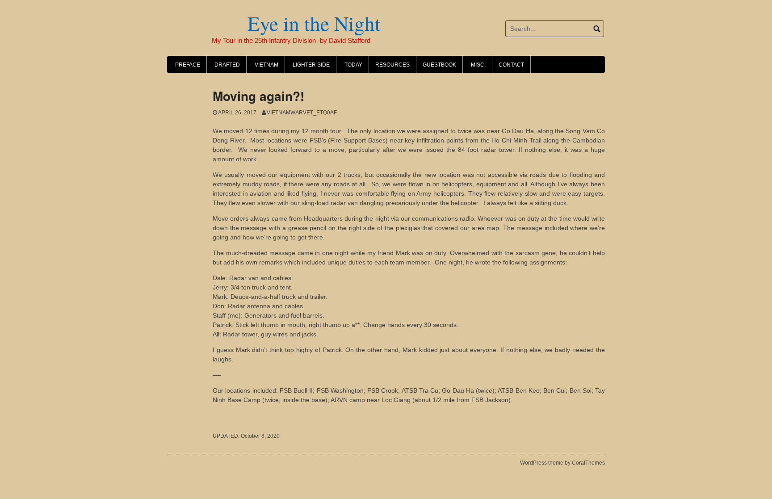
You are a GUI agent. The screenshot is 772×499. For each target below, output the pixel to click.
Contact (511, 65)
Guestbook (439, 65)
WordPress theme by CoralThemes (562, 463)
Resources (392, 65)
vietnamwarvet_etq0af (302, 112)
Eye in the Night (274, 23)
